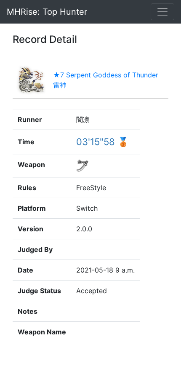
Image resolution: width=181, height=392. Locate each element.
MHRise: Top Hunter (47, 12)
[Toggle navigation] (162, 11)
